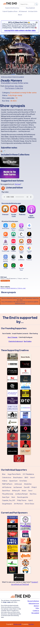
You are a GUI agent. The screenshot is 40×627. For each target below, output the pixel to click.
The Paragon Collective (14, 88)
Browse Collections (33, 601)
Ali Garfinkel (9, 86)
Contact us (36, 610)
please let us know (20, 303)
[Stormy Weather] (9, 162)
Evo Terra (31, 624)
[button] (12, 7)
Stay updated (35, 613)
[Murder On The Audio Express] (9, 173)
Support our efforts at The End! (24, 583)
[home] (10, 4)
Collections (23, 154)
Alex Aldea (19, 86)
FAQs (37, 608)
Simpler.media (17, 624)
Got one (17, 184)
